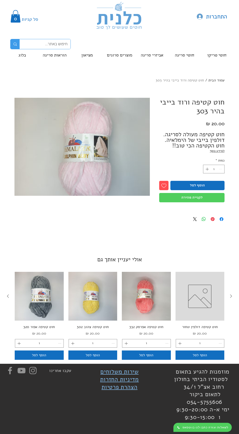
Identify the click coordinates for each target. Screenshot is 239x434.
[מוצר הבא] (8, 296)
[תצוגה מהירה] (200, 296)
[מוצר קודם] (231, 296)
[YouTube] (21, 370)
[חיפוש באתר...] (15, 44)
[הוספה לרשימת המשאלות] (164, 185)
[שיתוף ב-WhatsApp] (204, 219)
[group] (119, 316)
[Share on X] (195, 219)
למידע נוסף (217, 151)
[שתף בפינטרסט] (212, 219)
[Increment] (207, 169)
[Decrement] (221, 169)
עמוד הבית (216, 80)
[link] (15, 16)
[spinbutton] (214, 169)
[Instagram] (33, 370)
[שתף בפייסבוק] (221, 219)
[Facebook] (10, 370)
